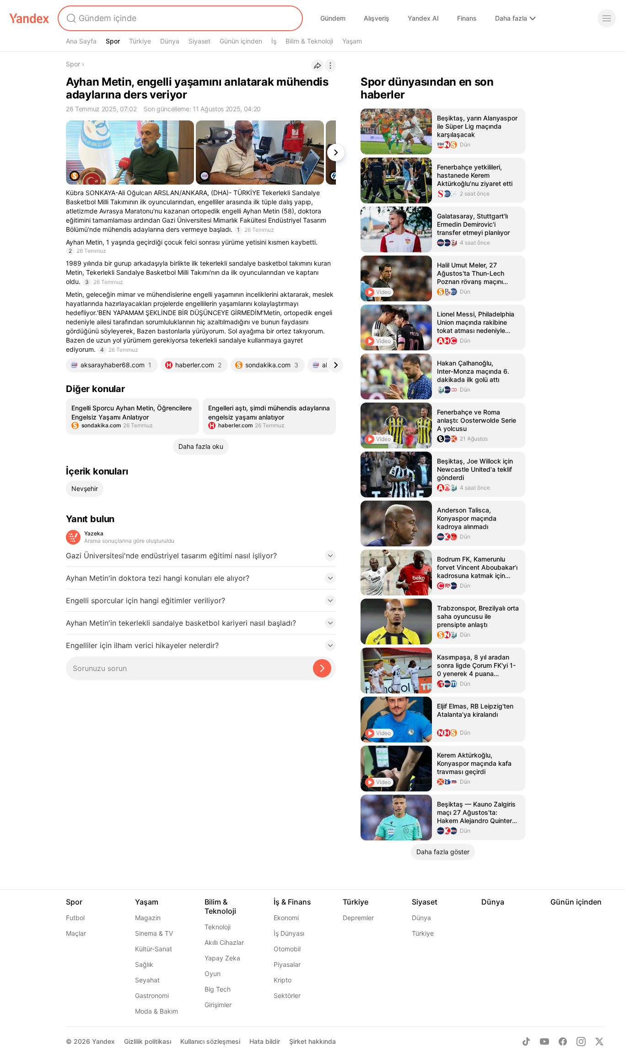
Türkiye (140, 41)
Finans (467, 18)
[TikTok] (526, 1041)
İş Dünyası (289, 933)
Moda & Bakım (156, 1011)
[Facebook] (563, 1041)
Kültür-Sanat (153, 949)
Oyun (213, 973)
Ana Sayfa (81, 41)
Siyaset (199, 41)
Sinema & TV (154, 933)
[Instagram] (581, 1041)
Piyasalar (287, 964)
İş (273, 41)
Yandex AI (423, 18)
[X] (599, 1041)
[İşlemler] (330, 65)
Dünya (169, 41)
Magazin (148, 918)
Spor (113, 41)
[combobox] (179, 18)
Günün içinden (241, 41)
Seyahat (147, 980)
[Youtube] (544, 1041)
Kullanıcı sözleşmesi (210, 1041)
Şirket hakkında (312, 1041)
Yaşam (352, 41)
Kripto (282, 980)
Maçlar (76, 933)
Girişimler (218, 1005)
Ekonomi (286, 918)
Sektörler (287, 995)
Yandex (103, 1041)
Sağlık (144, 964)
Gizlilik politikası (147, 1041)
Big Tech (218, 989)
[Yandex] (29, 18)
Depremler (358, 918)
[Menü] (607, 18)
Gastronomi (152, 995)
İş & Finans (292, 901)
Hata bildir (264, 1041)
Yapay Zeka (222, 958)
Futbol (75, 918)
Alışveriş (376, 18)
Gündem (332, 18)
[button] (201, 558)
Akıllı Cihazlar (224, 942)
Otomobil (287, 949)
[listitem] (132, 416)
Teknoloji (218, 927)
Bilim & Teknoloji (309, 41)
